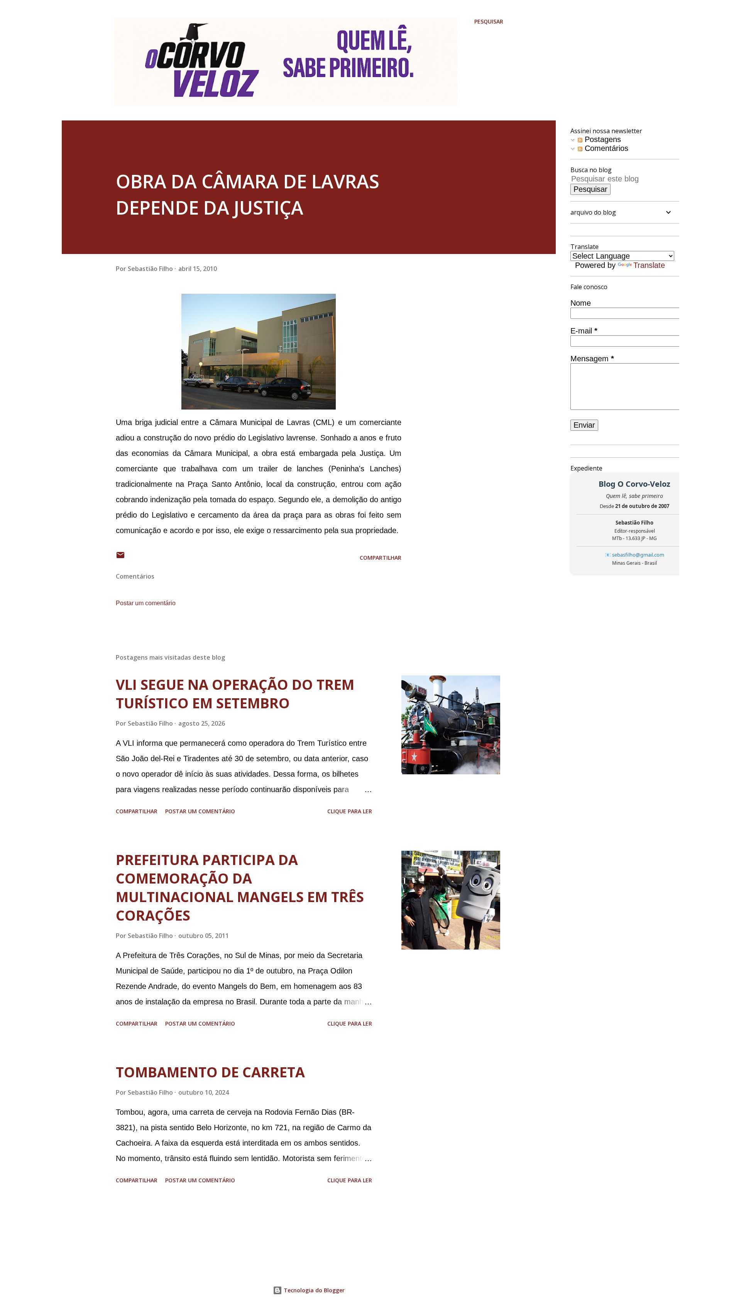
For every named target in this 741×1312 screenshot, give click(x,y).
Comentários (605, 148)
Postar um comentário (146, 603)
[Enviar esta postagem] (120, 557)
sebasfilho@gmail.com (638, 554)
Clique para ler (349, 811)
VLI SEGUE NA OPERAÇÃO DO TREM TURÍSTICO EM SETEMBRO (235, 694)
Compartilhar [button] (380, 557)
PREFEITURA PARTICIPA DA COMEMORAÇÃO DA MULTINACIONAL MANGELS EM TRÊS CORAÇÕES (240, 887)
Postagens (601, 139)
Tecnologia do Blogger (313, 1290)
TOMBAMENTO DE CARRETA (210, 1072)
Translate (649, 265)
